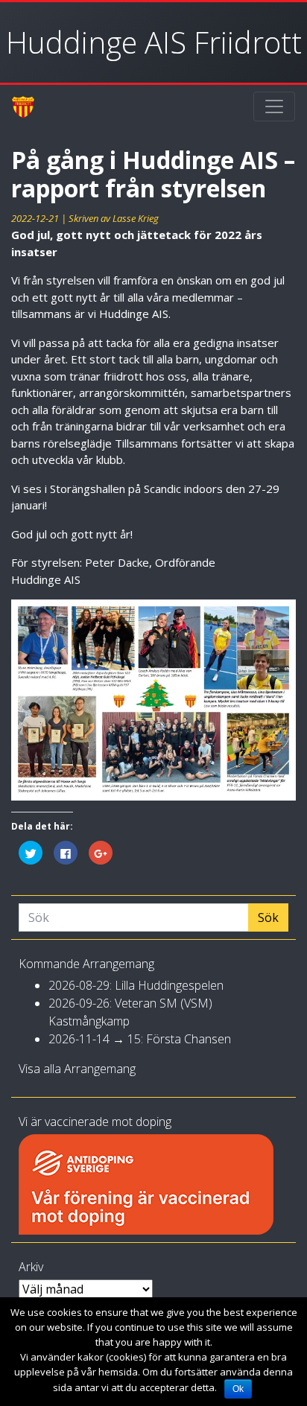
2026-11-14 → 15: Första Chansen (139, 1039)
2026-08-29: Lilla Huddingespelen (136, 985)
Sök (268, 917)
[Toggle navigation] (274, 106)
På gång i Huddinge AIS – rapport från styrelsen (153, 174)
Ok (238, 1389)
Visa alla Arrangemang (77, 1068)
